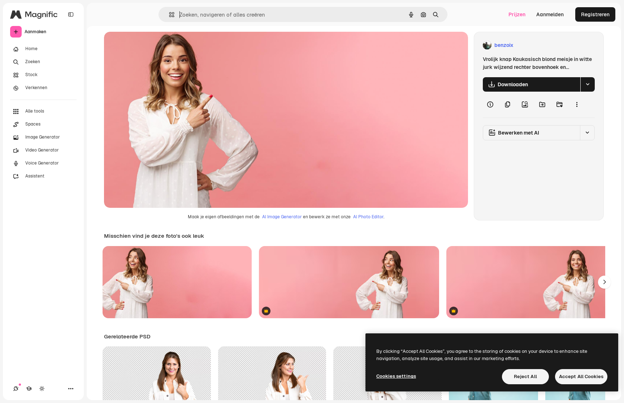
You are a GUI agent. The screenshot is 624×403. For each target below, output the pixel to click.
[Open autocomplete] (169, 14)
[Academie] (29, 388)
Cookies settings (396, 376)
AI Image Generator (282, 217)
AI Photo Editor (368, 217)
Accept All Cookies (581, 376)
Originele (151, 45)
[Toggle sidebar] (71, 14)
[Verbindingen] (16, 388)
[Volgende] (604, 282)
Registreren (595, 14)
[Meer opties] (576, 104)
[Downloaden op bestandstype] (587, 84)
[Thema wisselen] (42, 388)
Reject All (525, 376)
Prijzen (516, 14)
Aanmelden (550, 14)
